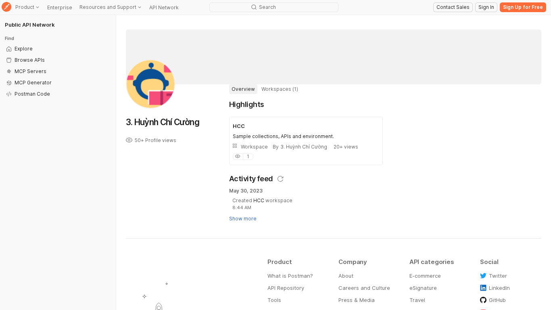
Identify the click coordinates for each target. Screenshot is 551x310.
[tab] (243, 89)
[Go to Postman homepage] (6, 7)
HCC (258, 200)
